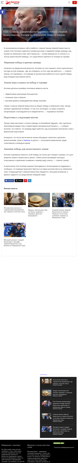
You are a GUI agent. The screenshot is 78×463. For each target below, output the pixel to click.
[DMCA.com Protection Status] (58, 443)
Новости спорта (18, 9)
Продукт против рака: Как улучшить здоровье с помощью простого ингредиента (37, 213)
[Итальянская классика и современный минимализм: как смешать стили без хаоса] (15, 194)
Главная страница (8, 9)
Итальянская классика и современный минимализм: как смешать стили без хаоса (14, 210)
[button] (2, 11)
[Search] (69, 2)
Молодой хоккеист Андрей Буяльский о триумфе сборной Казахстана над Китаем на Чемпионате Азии (14, 243)
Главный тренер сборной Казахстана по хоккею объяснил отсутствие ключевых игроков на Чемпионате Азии (61, 213)
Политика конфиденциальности (64, 447)
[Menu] (2, 2)
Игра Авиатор (74, 2)
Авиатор (26, 140)
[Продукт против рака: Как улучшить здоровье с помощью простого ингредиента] (39, 194)
